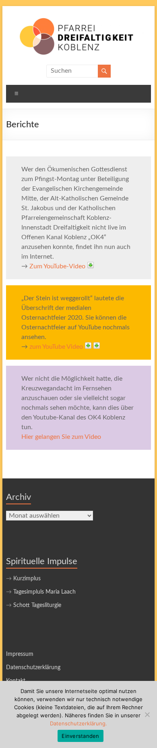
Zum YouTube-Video (57, 266)
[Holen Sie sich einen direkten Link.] (90, 265)
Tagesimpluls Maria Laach (44, 592)
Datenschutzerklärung (33, 667)
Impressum (19, 654)
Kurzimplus (27, 579)
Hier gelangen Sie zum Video (61, 437)
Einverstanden (80, 736)
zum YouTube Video (56, 346)
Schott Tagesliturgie (37, 605)
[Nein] (147, 714)
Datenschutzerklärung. (78, 723)
